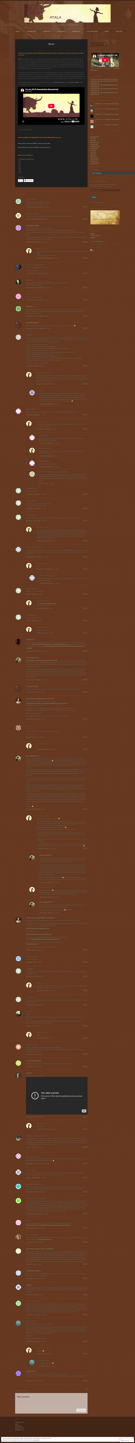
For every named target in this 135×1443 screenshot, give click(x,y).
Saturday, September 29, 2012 (37, 219)
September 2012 (94, 163)
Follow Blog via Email (99, 181)
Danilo (29, 1285)
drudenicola (98, 103)
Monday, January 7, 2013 (46, 384)
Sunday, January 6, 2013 (35, 366)
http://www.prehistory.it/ (32, 944)
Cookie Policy (36, 1440)
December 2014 (94, 142)
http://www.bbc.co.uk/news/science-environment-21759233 (41, 660)
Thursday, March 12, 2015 (35, 1341)
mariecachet (43, 249)
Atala (19, 59)
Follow (94, 197)
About (18, 31)
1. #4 (19, 167)
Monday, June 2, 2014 (34, 1264)
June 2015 (93, 138)
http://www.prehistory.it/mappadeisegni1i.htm (38, 928)
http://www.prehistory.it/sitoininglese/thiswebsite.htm (45, 939)
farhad (29, 306)
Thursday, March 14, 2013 (35, 692)
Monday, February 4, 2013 (36, 494)
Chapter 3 (76, 31)
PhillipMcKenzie (33, 1061)
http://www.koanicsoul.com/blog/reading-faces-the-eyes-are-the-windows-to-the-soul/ (48, 1225)
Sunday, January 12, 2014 (35, 1192)
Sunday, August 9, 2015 (35, 1381)
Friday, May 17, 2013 (46, 483)
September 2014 (94, 146)
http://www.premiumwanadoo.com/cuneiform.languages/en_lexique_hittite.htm (46, 703)
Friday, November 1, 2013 (35, 1178)
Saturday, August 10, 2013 (47, 1129)
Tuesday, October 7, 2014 (36, 1314)
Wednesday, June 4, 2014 (35, 1278)
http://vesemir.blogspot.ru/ (44, 1239)
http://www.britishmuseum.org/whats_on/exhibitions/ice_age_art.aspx (50, 644)
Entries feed (18, 1426)
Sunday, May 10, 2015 (44, 1354)
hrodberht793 (32, 658)
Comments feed (19, 1428)
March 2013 (93, 156)
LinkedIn (92, 237)
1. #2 (19, 163)
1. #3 (19, 165)
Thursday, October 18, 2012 (36, 273)
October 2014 (94, 144)
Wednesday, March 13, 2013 (36, 651)
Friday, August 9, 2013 (34, 1147)
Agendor (30, 639)
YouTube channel (95, 235)
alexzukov (31, 1371)
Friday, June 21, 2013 (33, 1026)
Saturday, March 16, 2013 (35, 719)
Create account (19, 1422)
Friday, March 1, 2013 (34, 594)
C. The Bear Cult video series (26, 159)
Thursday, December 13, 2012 (37, 300)
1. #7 (19, 172)
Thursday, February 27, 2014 (37, 1214)
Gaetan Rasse (32, 226)
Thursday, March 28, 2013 (36, 809)
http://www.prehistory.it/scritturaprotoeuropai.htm (39, 934)
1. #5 (19, 168)
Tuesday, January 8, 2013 (48, 404)
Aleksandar (98, 114)
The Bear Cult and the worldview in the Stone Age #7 (104, 79)
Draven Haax (32, 323)
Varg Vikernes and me (59, 82)
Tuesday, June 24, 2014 (34, 1294)
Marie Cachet (43, 372)
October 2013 (94, 148)
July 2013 (93, 150)
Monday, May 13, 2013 (34, 962)
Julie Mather (32, 686)
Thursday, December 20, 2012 (37, 316)
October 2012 (94, 161)
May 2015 (93, 140)
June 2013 (93, 152)
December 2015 (94, 137)
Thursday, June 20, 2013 (35, 976)
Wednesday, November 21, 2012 (38, 287)
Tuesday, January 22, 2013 (36, 415)
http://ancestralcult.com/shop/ (48, 603)
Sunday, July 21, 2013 (34, 1066)
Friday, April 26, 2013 (34, 950)
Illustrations (92, 31)
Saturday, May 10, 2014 (34, 1242)
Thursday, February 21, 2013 (37, 557)
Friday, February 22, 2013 (49, 583)
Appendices (31, 31)
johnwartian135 (33, 1271)
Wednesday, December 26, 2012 (38, 328)
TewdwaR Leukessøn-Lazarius (40, 699)
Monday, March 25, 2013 (46, 749)
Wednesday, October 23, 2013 (37, 1163)
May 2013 (93, 154)
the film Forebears (74, 82)
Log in (16, 1424)
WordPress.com (19, 1430)
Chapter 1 (47, 31)
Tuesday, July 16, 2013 (34, 1054)
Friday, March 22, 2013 (34, 737)
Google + (92, 233)
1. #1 (19, 161)
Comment (81, 1410)
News (107, 31)
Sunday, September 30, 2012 (36, 242)
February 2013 (94, 158)
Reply (85, 206)
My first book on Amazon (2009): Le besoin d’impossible (34, 143)
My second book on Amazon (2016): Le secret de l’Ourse (34, 147)
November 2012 (94, 159)
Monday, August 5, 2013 (35, 1117)
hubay (29, 1073)
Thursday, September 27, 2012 (37, 207)
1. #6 (19, 170)
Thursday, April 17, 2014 (35, 1228)
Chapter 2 (61, 31)
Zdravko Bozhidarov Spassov (40, 1249)
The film (119, 31)
